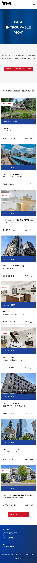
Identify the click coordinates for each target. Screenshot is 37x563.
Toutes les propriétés (18, 514)
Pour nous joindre (23, 69)
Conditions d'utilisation (19, 557)
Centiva (22, 560)
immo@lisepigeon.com (15, 539)
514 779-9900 (10, 537)
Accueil (9, 69)
